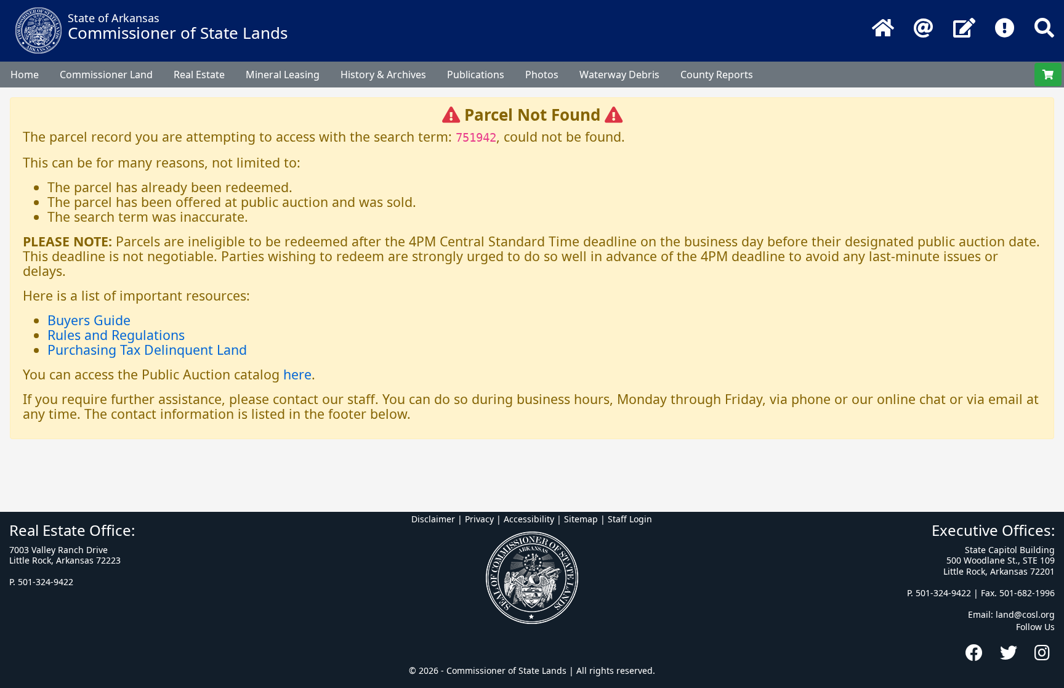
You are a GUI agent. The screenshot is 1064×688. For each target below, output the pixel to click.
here (297, 374)
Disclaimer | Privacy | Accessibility (482, 519)
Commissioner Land (106, 74)
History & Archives (383, 74)
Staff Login (630, 519)
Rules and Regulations (116, 335)
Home (24, 74)
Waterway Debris (619, 74)
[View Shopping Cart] (1048, 74)
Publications (475, 74)
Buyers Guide (89, 320)
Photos (541, 74)
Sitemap (581, 519)
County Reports (716, 74)
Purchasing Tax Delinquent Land (147, 349)
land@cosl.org (1025, 614)
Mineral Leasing (283, 74)
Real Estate (199, 74)
